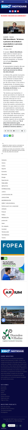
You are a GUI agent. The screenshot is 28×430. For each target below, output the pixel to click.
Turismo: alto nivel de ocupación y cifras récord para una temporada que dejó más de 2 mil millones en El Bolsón (13, 150)
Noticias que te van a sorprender (10, 206)
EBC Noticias (18, 421)
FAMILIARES (5, 183)
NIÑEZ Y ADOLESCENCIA (8, 203)
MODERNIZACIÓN (6, 200)
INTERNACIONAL (6, 188)
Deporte (4, 168)
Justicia (4, 191)
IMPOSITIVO (5, 186)
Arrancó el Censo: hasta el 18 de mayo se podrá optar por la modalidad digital (13, 146)
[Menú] (2, 1)
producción (4, 220)
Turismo (4, 237)
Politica (11, 36)
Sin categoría (5, 226)
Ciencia (3, 163)
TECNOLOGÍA (5, 232)
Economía (5, 36)
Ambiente (4, 160)
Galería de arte (5, 398)
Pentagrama (4, 412)
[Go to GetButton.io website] (3, 428)
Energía (3, 177)
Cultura (3, 165)
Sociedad (4, 229)
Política (3, 390)
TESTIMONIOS (5, 234)
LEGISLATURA (5, 197)
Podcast (4, 211)
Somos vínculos (5, 396)
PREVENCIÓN (5, 217)
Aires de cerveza (5, 406)
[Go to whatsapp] (4, 425)
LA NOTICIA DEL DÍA (7, 194)
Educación (4, 174)
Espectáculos (5, 180)
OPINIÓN (4, 209)
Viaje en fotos (4, 400)
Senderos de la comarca (7, 408)
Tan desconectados (6, 410)
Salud (3, 223)
